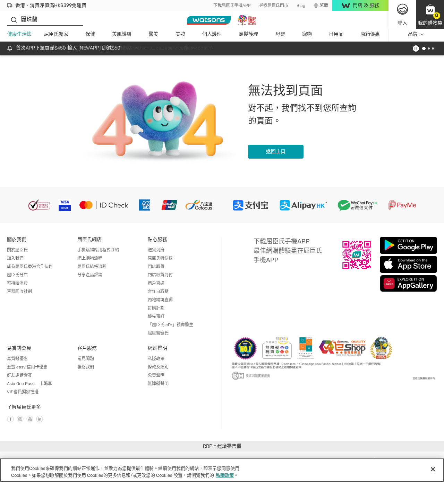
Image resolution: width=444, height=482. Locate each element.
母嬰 (280, 34)
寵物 (307, 34)
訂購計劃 (156, 308)
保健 (90, 34)
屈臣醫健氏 (158, 333)
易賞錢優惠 (17, 358)
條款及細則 (158, 367)
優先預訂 (156, 316)
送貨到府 (156, 250)
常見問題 (85, 358)
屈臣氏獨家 (56, 34)
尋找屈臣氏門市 (273, 5)
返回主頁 (275, 151)
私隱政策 (156, 358)
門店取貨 (156, 266)
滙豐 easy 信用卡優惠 (27, 367)
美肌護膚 (121, 34)
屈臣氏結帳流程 (91, 266)
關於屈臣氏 (17, 250)
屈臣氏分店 (17, 275)
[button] (430, 14)
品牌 (413, 34)
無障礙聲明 (158, 383)
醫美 (153, 34)
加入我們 (15, 258)
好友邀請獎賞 (19, 375)
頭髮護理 (248, 34)
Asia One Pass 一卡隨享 (29, 383)
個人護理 (212, 34)
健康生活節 (19, 34)
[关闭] (433, 469)
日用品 (336, 34)
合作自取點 (158, 291)
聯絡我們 (85, 367)
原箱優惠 (370, 34)
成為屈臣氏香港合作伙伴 (30, 266)
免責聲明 (156, 375)
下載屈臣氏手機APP (232, 5)
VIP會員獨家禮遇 (23, 392)
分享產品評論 (89, 275)
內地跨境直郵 (160, 299)
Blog (301, 5)
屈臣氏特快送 (160, 258)
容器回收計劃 (19, 291)
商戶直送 (156, 283)
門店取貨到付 (160, 275)
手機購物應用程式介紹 (98, 250)
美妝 (180, 34)
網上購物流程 (89, 258)
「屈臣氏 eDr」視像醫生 (170, 324)
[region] (222, 470)
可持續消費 (17, 283)
